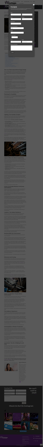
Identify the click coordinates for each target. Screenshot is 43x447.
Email (12, 17)
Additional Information (14, 44)
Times (12, 39)
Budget (12, 30)
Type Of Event (13, 21)
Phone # (23, 17)
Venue (23, 39)
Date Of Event (14, 35)
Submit (12, 52)
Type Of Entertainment (14, 26)
